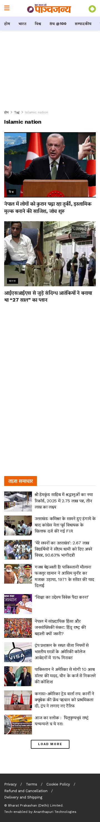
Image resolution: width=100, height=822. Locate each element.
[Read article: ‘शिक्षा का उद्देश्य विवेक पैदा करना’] (18, 604)
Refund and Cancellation (26, 791)
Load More (50, 744)
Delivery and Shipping (23, 797)
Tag (16, 112)
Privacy (10, 784)
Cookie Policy (58, 784)
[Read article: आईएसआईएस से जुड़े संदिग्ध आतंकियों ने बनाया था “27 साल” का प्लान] (50, 254)
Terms (31, 784)
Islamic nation (36, 112)
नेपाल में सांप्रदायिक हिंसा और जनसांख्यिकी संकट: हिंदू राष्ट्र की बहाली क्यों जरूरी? (60, 627)
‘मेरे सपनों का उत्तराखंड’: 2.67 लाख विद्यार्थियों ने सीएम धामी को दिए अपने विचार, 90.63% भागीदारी (63, 549)
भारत (22, 23)
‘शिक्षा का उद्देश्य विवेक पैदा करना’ (62, 597)
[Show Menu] (6, 8)
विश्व (38, 23)
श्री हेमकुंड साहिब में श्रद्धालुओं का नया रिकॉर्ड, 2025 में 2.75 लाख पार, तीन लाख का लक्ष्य (64, 500)
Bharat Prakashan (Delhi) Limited (35, 805)
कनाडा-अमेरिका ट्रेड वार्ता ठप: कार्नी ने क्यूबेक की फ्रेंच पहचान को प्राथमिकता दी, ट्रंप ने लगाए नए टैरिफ (64, 700)
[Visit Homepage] (49, 8)
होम (7, 23)
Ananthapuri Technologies (55, 812)
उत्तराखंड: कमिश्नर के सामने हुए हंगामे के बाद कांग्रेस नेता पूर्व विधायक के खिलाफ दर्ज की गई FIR (65, 525)
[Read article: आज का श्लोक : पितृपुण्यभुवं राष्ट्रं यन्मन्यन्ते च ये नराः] (18, 725)
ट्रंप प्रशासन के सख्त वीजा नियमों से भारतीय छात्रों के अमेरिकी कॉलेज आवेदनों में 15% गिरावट (62, 651)
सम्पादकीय (83, 23)
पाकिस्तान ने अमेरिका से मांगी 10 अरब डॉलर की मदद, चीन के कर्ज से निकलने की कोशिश (65, 675)
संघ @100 (57, 23)
